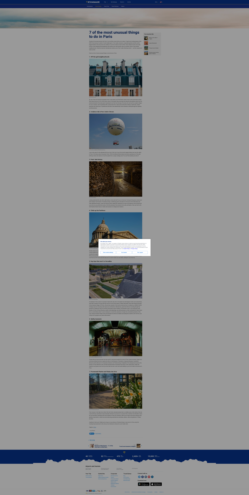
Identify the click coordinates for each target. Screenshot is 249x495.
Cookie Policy (126, 248)
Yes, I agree (140, 252)
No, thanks (124, 252)
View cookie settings (108, 252)
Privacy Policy (134, 248)
